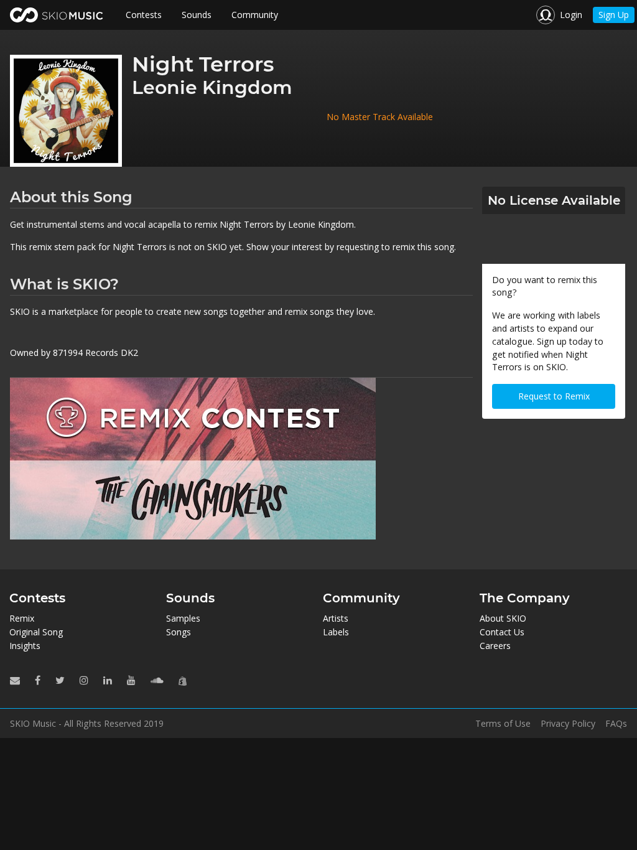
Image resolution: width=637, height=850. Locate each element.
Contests (144, 15)
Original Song (36, 632)
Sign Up (613, 15)
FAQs (616, 723)
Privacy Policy (568, 723)
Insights (24, 646)
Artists (335, 618)
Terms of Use (503, 723)
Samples (183, 618)
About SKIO (503, 618)
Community (254, 15)
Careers (495, 646)
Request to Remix (554, 396)
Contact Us (502, 632)
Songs (178, 632)
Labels (336, 632)
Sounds (197, 15)
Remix (21, 618)
